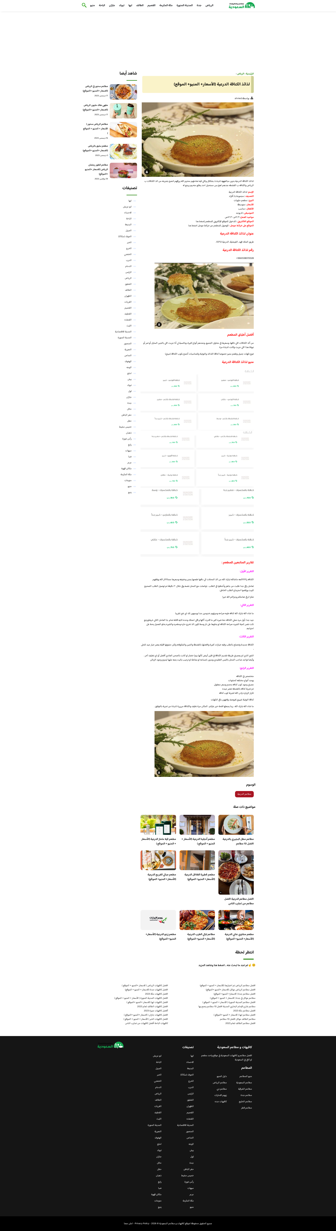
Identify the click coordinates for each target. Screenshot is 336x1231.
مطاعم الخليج (245, 1102)
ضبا (130, 457)
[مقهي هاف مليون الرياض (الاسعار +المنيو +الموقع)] (123, 110)
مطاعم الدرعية (244, 794)
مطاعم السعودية (244, 1083)
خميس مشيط (125, 427)
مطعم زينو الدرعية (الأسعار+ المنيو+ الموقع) (161, 936)
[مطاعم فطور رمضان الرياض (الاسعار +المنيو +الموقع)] (123, 170)
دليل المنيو (222, 1076)
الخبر (129, 242)
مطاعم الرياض (220, 1083)
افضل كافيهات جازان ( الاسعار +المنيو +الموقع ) (146, 1015)
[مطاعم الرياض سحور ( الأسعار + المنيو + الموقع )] (123, 129)
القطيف (128, 314)
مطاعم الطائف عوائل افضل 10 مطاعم (237, 1019)
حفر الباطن (126, 415)
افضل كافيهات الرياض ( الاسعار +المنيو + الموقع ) (145, 986)
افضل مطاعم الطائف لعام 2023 (240, 1023)
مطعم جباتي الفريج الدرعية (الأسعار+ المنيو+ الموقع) (162, 877)
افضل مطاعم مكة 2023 (244, 1011)
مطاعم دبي (222, 1089)
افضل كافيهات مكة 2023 (156, 994)
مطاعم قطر (246, 1108)
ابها (130, 5)
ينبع (130, 492)
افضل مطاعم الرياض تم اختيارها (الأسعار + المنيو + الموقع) (227, 986)
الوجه (129, 367)
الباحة (102, 5)
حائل (129, 409)
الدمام (128, 266)
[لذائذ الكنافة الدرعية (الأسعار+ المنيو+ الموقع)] (197, 139)
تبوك (121, 5)
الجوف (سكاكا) (125, 237)
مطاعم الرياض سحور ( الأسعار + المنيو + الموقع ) (95, 128)
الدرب (129, 260)
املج (129, 373)
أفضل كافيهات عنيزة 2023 (156, 1011)
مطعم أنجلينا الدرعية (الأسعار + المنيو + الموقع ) (198, 841)
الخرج (129, 248)
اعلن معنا (128, 1224)
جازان (112, 5)
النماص (128, 356)
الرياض (209, 5)
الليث (129, 326)
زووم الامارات (220, 1095)
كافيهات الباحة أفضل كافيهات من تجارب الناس (146, 1023)
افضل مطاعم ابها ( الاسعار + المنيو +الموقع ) (234, 1015)
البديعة (128, 225)
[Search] (83, 5)
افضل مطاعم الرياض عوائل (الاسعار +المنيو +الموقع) (230, 990)
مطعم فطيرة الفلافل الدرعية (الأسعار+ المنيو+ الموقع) (199, 877)
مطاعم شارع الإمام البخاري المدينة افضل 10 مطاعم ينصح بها (226, 1007)
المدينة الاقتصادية (123, 332)
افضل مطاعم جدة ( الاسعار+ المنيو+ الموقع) (234, 994)
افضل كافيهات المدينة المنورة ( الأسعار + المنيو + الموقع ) (141, 998)
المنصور (128, 344)
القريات (128, 302)
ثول (130, 391)
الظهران (128, 296)
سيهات (128, 451)
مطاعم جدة (246, 1095)
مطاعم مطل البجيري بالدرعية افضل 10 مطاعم (238, 841)
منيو (92, 5)
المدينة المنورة (185, 5)
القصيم (151, 5)
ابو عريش (127, 207)
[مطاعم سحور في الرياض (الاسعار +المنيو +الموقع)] (123, 92)
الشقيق (128, 284)
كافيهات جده (221, 1102)
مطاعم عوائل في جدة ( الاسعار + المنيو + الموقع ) (232, 998)
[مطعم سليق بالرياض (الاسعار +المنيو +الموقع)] (123, 151)
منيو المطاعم (246, 1076)
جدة (199, 5)
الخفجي (128, 254)
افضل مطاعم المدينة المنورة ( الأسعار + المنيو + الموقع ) (228, 1002)
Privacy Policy (142, 1224)
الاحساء (128, 213)
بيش (130, 379)
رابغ (130, 445)
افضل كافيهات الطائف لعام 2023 (152, 1007)
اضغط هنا (192, 226)
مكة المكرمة (166, 5)
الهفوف (128, 361)
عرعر (129, 463)
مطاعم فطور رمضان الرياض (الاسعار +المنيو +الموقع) (96, 169)
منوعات (128, 480)
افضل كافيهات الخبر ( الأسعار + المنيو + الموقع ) (146, 1019)
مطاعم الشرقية (245, 1089)
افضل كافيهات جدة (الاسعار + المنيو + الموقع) (146, 990)
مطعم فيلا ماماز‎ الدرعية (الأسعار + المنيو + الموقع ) (158, 841)
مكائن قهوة (126, 469)
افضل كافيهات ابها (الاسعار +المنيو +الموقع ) (147, 1002)
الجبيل (129, 231)
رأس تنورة (127, 439)
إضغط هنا (200, 221)
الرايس (128, 272)
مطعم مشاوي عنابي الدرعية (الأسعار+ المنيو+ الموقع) (239, 936)
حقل (129, 421)
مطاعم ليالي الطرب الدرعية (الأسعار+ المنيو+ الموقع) (201, 936)
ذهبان (129, 433)
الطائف (140, 5)
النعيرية (128, 350)
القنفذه (128, 320)
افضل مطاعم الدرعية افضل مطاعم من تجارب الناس (239, 901)
